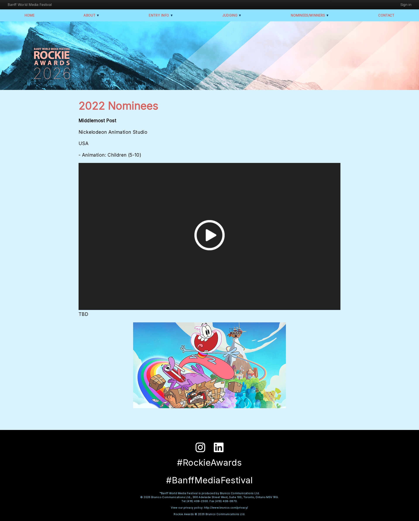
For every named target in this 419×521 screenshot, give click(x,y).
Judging (232, 15)
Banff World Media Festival (30, 4)
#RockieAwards (209, 462)
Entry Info (161, 15)
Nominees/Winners (310, 15)
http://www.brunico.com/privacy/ (226, 507)
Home (29, 15)
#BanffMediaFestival (209, 480)
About (92, 15)
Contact (386, 15)
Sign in (405, 4)
